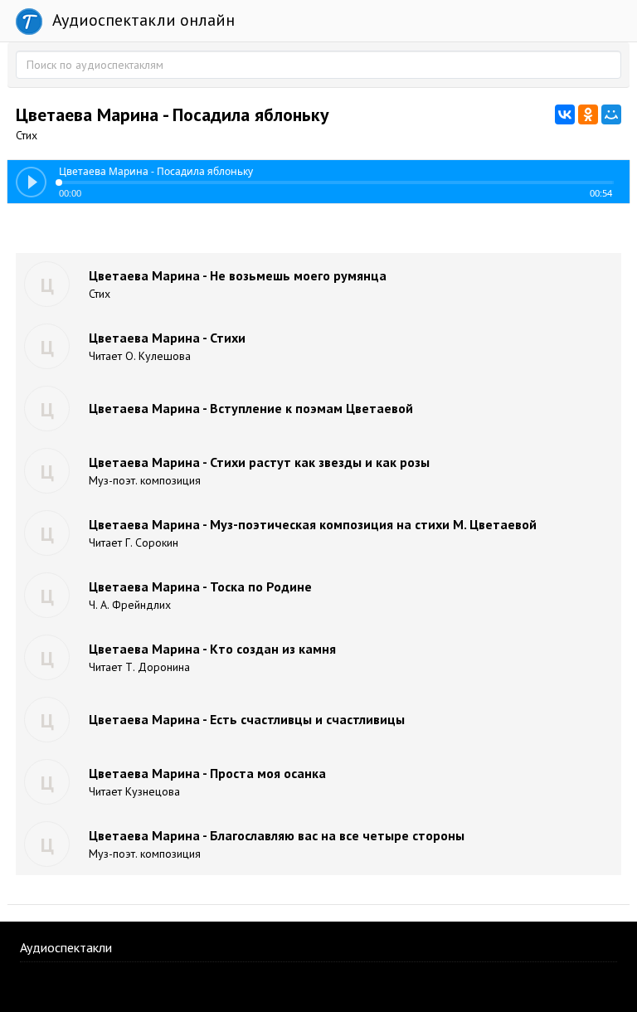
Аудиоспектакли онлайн (141, 20)
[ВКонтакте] (565, 114)
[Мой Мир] (611, 114)
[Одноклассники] (588, 114)
